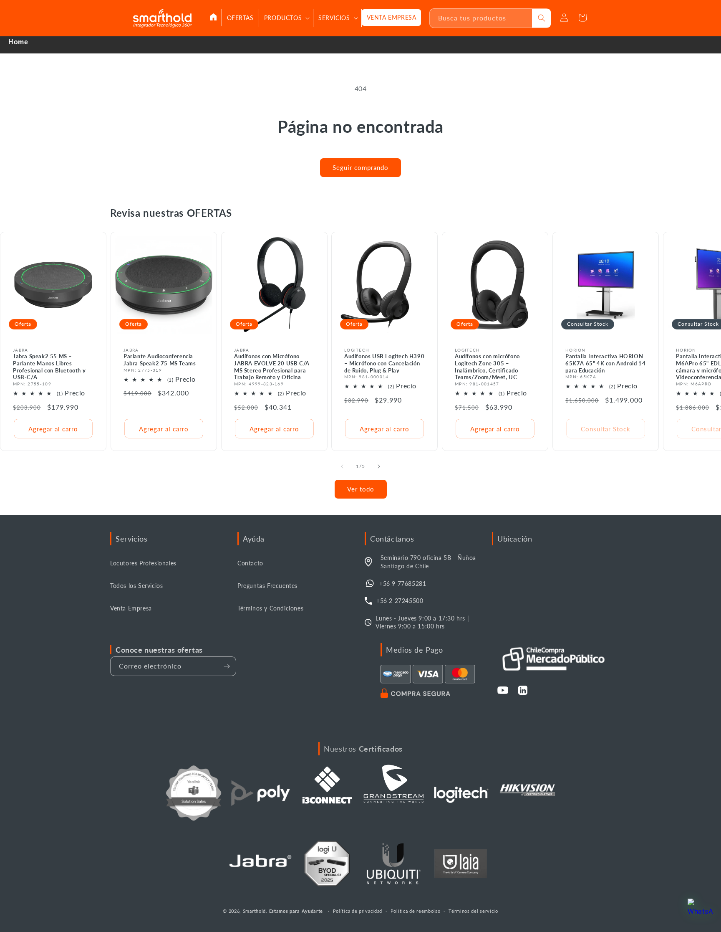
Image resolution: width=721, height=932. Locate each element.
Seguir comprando (360, 167)
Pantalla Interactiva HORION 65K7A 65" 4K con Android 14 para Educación (605, 363)
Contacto (250, 563)
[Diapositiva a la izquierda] (342, 466)
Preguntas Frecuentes (267, 585)
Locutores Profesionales (143, 563)
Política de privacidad (357, 911)
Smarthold (254, 911)
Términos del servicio (473, 911)
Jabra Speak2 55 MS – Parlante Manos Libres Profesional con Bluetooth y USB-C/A (49, 367)
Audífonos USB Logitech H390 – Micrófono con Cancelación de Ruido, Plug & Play (384, 363)
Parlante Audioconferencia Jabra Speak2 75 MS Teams (160, 360)
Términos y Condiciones (270, 608)
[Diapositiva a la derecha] (379, 466)
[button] (286, 18)
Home (18, 42)
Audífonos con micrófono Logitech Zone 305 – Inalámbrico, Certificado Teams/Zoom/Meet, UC (487, 367)
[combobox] (481, 18)
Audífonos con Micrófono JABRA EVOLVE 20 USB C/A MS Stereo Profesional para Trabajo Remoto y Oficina (272, 367)
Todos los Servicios (136, 585)
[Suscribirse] (226, 666)
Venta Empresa (131, 608)
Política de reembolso (416, 911)
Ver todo (360, 489)
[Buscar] (541, 18)
